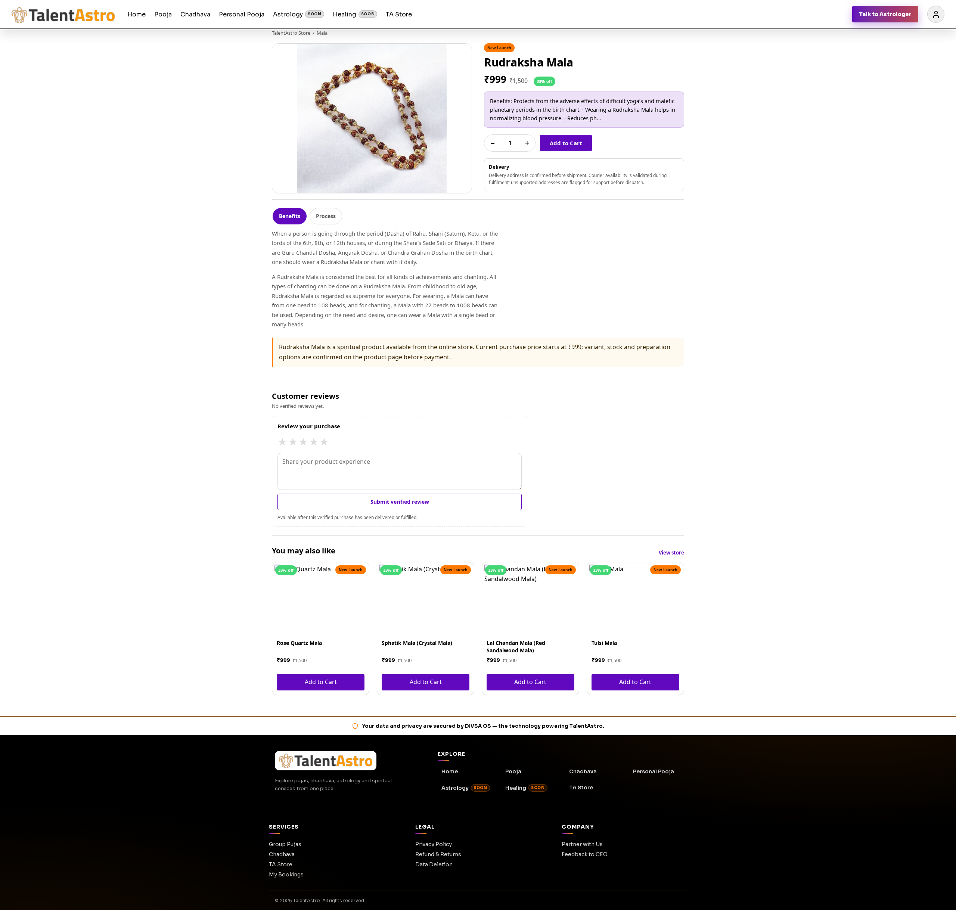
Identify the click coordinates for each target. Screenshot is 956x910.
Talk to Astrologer (885, 14)
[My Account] (935, 14)
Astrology (297, 14)
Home (136, 14)
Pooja (163, 14)
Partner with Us (582, 844)
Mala (322, 32)
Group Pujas (285, 844)
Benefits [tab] (289, 216)
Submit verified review (399, 501)
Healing (354, 14)
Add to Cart (566, 143)
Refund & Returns (438, 854)
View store (671, 552)
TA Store (399, 14)
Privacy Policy (433, 844)
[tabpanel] (478, 279)
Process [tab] (326, 216)
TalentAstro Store (291, 32)
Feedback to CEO (585, 854)
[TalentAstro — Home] (63, 14)
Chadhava (195, 14)
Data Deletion (434, 864)
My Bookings (286, 874)
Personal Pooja (241, 14)
